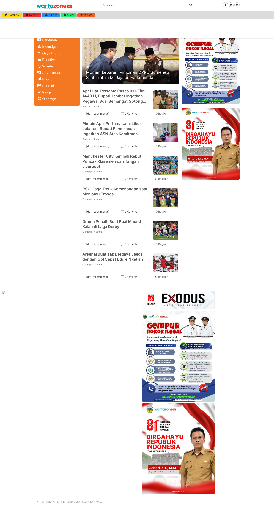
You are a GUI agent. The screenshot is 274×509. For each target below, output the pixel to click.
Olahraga (87, 171)
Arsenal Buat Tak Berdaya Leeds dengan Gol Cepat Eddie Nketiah (112, 256)
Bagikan (163, 113)
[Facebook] (225, 4)
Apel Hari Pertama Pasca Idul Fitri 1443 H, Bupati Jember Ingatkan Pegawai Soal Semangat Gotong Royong (113, 96)
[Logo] (54, 9)
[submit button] (191, 5)
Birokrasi (87, 106)
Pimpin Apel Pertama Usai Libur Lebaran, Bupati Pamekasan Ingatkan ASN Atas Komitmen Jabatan (111, 128)
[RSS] (237, 4)
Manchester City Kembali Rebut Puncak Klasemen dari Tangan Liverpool (111, 161)
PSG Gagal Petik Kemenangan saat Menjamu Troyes (114, 191)
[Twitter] (231, 4)
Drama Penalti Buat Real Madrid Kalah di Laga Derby (111, 224)
